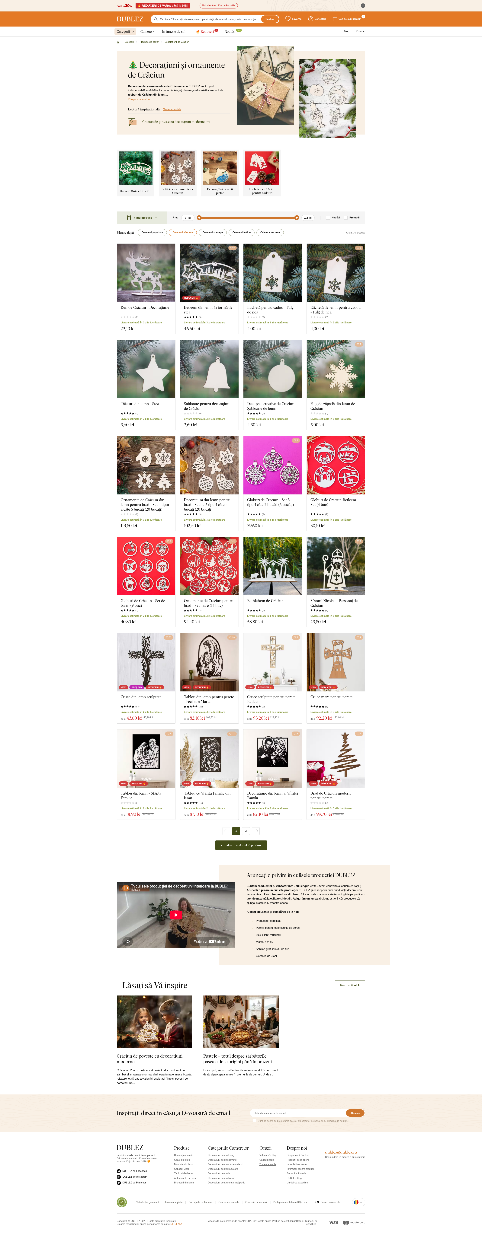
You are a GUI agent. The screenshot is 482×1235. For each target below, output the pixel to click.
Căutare (269, 19)
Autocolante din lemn (185, 1178)
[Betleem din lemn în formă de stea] (209, 273)
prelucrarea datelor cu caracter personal (298, 1120)
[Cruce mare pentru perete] (336, 662)
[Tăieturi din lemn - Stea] (146, 369)
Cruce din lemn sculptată (141, 696)
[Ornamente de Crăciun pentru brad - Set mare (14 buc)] (209, 566)
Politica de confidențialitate (286, 1221)
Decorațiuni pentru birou (221, 1178)
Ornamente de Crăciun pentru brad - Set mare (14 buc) (208, 603)
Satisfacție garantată (147, 1202)
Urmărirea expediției (297, 1182)
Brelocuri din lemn (184, 1182)
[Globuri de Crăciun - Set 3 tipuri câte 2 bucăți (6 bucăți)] (272, 465)
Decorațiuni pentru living (221, 1155)
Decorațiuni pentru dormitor (222, 1159)
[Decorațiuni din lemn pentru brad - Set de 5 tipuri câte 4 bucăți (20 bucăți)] (209, 465)
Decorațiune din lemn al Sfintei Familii (272, 795)
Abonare (355, 1113)
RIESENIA (176, 1224)
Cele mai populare (152, 232)
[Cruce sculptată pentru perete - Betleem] (272, 662)
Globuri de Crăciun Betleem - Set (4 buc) (334, 502)
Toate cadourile (267, 1164)
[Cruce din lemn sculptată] (146, 662)
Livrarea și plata (173, 1202)
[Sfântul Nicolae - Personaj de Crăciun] (336, 566)
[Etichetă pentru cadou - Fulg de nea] (272, 273)
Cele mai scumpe (213, 232)
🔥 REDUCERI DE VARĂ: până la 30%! (162, 5)
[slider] (199, 217)
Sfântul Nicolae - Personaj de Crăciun (334, 603)
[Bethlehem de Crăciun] (272, 566)
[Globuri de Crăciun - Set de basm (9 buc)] (146, 566)
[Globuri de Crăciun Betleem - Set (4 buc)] (336, 465)
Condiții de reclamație (200, 1202)
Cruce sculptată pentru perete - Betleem (272, 699)
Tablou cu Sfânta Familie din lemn (207, 795)
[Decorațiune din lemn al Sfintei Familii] (272, 758)
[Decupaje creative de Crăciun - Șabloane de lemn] (272, 369)
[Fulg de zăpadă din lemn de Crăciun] (336, 369)
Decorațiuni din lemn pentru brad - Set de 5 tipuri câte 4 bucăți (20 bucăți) (207, 504)
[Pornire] (118, 42)
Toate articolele (172, 109)
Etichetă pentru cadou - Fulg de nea (270, 309)
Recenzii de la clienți (298, 1159)
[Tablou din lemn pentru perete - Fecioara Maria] (209, 662)
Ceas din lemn (182, 1159)
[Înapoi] (226, 831)
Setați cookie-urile (330, 1202)
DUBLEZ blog (294, 1178)
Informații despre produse (300, 1168)
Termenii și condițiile (311, 1222)
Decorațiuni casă (183, 1155)
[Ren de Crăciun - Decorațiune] (146, 273)
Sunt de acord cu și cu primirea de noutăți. (303, 1120)
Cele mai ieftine (242, 232)
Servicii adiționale (296, 1173)
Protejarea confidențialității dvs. (290, 1202)
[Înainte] (256, 831)
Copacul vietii (181, 1168)
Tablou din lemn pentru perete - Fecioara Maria (209, 699)
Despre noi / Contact (298, 1155)
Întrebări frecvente (297, 1164)
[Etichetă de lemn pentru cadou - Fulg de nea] (336, 273)
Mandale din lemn (183, 1164)
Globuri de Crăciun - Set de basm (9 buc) (143, 603)
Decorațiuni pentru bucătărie (223, 1168)
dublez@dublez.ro (341, 1152)
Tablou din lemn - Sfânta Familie (141, 795)
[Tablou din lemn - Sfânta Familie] (146, 758)
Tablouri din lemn (183, 1173)
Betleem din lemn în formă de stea (208, 309)
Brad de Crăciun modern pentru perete (330, 795)
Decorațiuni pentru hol (220, 1173)
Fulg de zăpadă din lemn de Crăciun (332, 406)
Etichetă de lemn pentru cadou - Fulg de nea (335, 309)
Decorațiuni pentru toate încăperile (226, 1182)
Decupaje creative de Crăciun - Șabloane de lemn (272, 406)
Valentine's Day (267, 1155)
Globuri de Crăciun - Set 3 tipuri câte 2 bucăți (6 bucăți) (270, 502)
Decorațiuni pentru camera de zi (225, 1164)
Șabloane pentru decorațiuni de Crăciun (207, 406)
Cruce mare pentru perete (331, 696)
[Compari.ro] (122, 1202)
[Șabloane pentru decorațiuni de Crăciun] (209, 369)
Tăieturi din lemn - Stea (140, 403)
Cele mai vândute (183, 232)
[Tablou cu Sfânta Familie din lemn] (209, 758)
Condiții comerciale (228, 1202)
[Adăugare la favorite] (170, 248)
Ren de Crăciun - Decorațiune (145, 307)
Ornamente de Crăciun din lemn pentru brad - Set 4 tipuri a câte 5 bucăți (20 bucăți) (145, 504)
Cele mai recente (270, 232)
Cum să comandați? (256, 1202)
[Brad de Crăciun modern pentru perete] (336, 758)
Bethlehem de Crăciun (265, 600)
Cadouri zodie (266, 1159)
